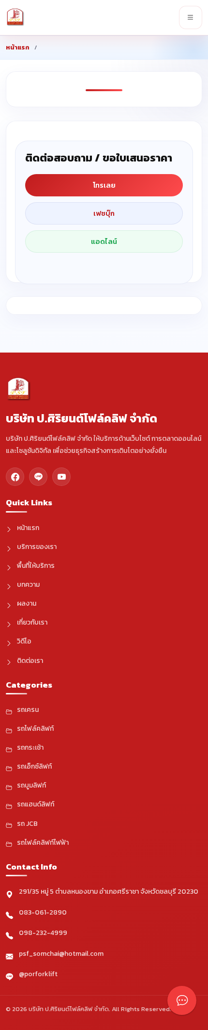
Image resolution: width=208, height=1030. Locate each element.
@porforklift (38, 974)
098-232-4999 (43, 933)
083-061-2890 (43, 912)
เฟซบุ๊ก (104, 213)
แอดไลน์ (104, 241)
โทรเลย (104, 185)
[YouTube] (61, 476)
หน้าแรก (18, 47)
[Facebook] (15, 476)
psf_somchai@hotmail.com (61, 954)
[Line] (38, 476)
